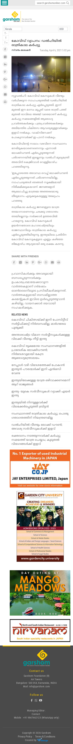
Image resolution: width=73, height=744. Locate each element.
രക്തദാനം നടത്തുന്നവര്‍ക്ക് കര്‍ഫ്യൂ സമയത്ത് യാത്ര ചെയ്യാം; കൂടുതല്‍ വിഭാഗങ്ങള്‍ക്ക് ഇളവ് (36, 440)
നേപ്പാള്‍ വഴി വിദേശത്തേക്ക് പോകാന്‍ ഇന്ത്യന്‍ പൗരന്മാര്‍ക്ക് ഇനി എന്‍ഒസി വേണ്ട (38, 369)
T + (5, 42)
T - (5, 33)
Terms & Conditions (45, 736)
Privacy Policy (25, 736)
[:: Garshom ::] (19, 16)
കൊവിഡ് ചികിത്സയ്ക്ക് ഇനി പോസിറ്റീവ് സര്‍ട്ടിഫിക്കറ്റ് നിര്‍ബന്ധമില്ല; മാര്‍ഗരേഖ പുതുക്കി (40, 324)
